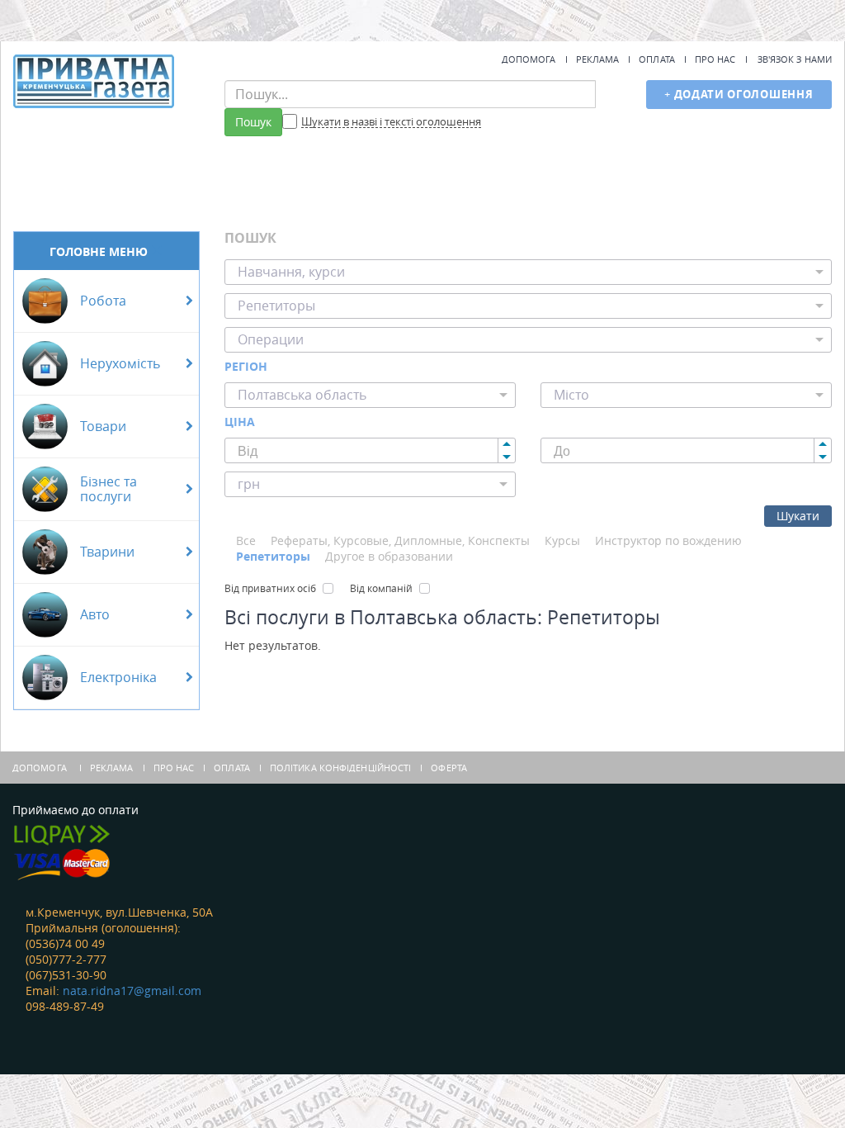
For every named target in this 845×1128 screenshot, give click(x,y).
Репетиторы (273, 556)
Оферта (449, 767)
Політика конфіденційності (341, 767)
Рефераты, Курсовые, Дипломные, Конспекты (400, 540)
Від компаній (381, 588)
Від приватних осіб (270, 588)
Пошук (253, 122)
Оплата (657, 59)
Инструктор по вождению (668, 540)
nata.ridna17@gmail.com (132, 990)
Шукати (798, 516)
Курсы (562, 540)
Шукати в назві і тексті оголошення (391, 122)
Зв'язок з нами (795, 59)
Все (246, 540)
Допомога (529, 59)
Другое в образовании (389, 556)
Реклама (598, 59)
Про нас (715, 59)
